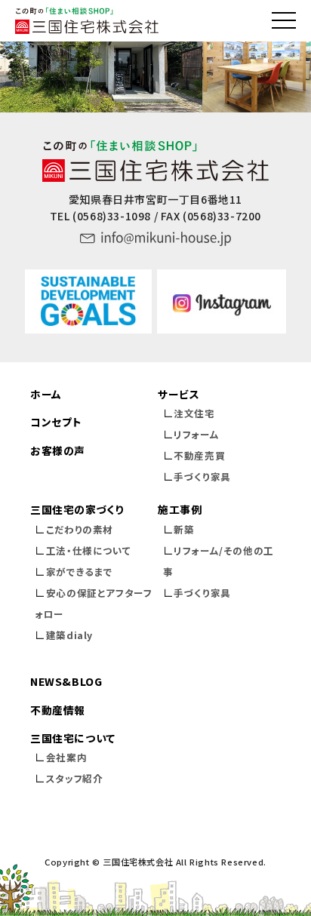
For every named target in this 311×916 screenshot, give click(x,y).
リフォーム (196, 434)
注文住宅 (194, 413)
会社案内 (66, 757)
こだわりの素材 (79, 529)
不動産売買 (199, 455)
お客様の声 (57, 450)
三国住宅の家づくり (76, 509)
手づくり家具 (202, 476)
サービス (178, 393)
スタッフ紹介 (74, 778)
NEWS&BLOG (66, 681)
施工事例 (180, 509)
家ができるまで (79, 571)
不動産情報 (57, 710)
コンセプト (56, 421)
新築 (184, 529)
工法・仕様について (88, 550)
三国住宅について (72, 737)
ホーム (46, 393)
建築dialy (69, 635)
